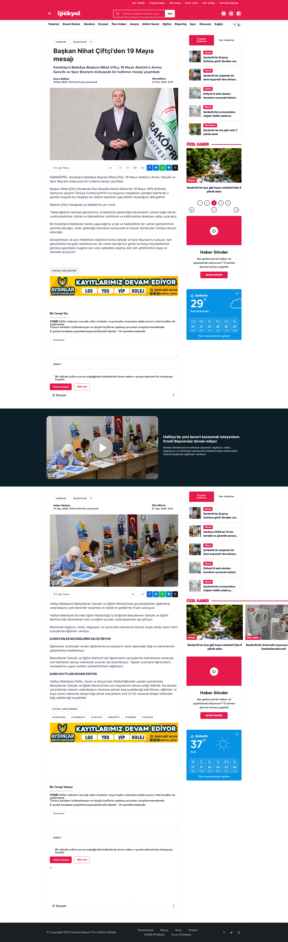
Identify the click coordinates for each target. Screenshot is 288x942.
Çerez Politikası (181, 934)
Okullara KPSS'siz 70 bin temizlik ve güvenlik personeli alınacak (221, 536)
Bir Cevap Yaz (59, 313)
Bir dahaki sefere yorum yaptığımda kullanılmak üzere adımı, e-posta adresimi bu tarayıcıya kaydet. (114, 378)
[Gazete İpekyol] (69, 13)
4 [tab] (221, 208)
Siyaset (103, 24)
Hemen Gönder (214, 280)
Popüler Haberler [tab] (201, 40)
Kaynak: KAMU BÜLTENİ (64, 271)
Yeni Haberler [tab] (226, 40)
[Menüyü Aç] (49, 14)
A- (143, 168)
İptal (70, 787)
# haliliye (96, 717)
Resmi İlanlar (71, 24)
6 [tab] (214, 215)
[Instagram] (239, 932)
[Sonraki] (236, 215)
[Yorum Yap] (128, 168)
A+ (135, 168)
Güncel (208, 71)
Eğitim (166, 24)
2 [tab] (207, 208)
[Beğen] (111, 168)
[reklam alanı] (114, 286)
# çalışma (147, 717)
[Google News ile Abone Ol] (61, 168)
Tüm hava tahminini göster (214, 341)
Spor (193, 24)
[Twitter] (231, 932)
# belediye (114, 717)
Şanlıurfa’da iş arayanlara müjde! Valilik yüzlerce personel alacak (219, 116)
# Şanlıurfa (59, 717)
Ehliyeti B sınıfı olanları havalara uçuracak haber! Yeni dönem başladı (219, 98)
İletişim (193, 930)
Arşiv (178, 930)
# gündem (131, 717)
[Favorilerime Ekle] (120, 168)
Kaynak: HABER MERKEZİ (65, 709)
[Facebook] (223, 932)
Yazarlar (53, 24)
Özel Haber (119, 24)
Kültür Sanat (150, 24)
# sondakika (78, 717)
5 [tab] (228, 208)
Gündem (89, 24)
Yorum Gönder (60, 387)
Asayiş (134, 24)
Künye (164, 930)
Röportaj (180, 24)
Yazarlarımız (146, 930)
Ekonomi (205, 24)
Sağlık (218, 24)
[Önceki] (191, 215)
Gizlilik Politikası (154, 934)
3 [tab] (214, 208)
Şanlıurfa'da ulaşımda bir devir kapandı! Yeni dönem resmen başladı (219, 79)
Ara (170, 13)
